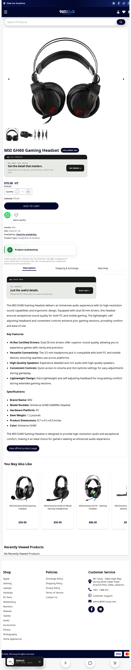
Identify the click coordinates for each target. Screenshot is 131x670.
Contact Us (51, 597)
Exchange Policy (54, 578)
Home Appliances (12, 638)
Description (29, 267)
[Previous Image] (9, 79)
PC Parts (7, 597)
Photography (10, 634)
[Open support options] (90, 662)
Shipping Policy (54, 583)
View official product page (23, 448)
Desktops (8, 592)
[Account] (118, 12)
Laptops (7, 587)
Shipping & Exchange (66, 268)
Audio (6, 620)
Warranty (103, 268)
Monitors (8, 606)
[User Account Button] (65, 662)
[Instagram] (114, 3)
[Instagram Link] (100, 609)
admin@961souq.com (104, 601)
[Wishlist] (123, 12)
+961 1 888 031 (101, 589)
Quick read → (84, 290)
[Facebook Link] (91, 609)
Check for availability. (26, 234)
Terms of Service (54, 592)
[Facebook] (119, 3)
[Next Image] (123, 79)
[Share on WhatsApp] (7, 215)
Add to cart (31, 206)
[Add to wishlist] (16, 215)
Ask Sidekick (75, 168)
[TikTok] (124, 3)
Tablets (7, 615)
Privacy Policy (53, 587)
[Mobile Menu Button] (5, 12)
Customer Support (102, 595)
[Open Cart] (115, 662)
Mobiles (7, 611)
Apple (6, 578)
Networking (9, 601)
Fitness (7, 629)
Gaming (7, 583)
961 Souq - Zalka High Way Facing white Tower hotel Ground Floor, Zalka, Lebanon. (109, 581)
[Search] (121, 22)
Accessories (9, 625)
